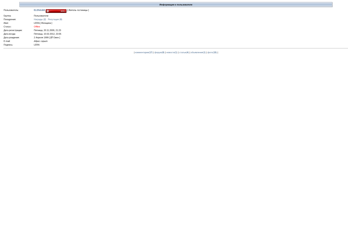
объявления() (198, 52)
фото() (212, 52)
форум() (160, 52)
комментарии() (144, 52)
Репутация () (55, 19)
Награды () (40, 19)
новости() (171, 52)
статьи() (184, 52)
